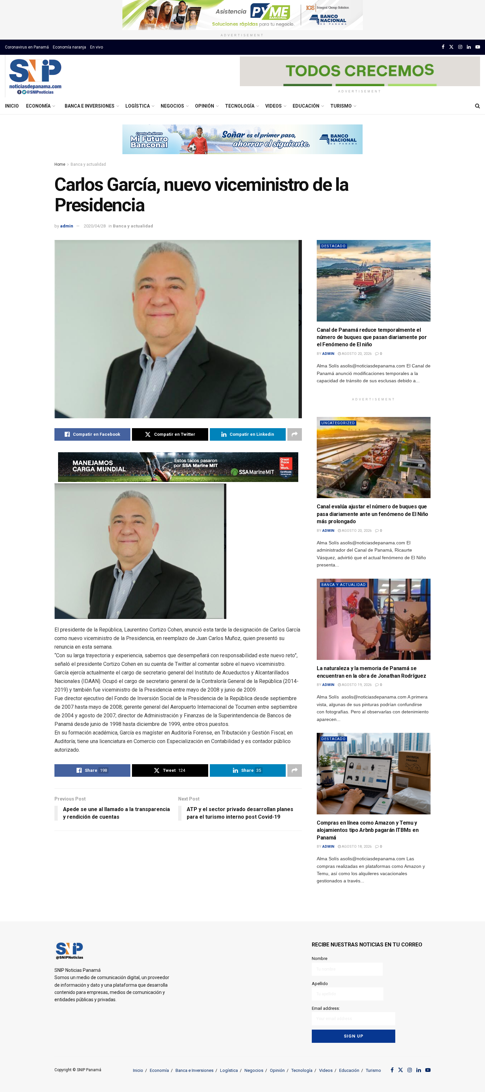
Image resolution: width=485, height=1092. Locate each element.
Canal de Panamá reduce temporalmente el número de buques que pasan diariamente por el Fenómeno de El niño (372, 337)
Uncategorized (338, 423)
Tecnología (239, 106)
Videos (273, 106)
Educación (306, 106)
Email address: (326, 1008)
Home (59, 164)
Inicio (12, 106)
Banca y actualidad (88, 164)
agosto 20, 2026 (356, 354)
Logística (137, 106)
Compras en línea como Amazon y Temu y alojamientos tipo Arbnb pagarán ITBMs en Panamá (367, 830)
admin (66, 225)
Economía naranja (69, 47)
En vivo (96, 47)
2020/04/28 (95, 225)
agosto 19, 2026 (356, 685)
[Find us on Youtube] (477, 47)
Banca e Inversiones (89, 106)
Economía (38, 106)
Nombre (319, 958)
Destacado (333, 246)
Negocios (172, 106)
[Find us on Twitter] (451, 47)
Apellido (320, 983)
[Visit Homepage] (35, 76)
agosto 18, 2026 (356, 846)
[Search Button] (477, 106)
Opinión (204, 106)
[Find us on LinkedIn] (469, 47)
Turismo (341, 106)
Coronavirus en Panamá (27, 47)
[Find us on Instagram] (460, 47)
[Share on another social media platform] (294, 434)
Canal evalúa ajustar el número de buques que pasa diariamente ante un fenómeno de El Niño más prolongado (372, 514)
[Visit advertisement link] (242, 15)
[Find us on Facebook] (443, 47)
